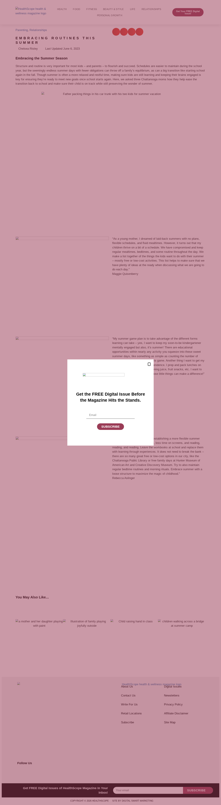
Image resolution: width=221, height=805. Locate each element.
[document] (110, 402)
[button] (149, 364)
